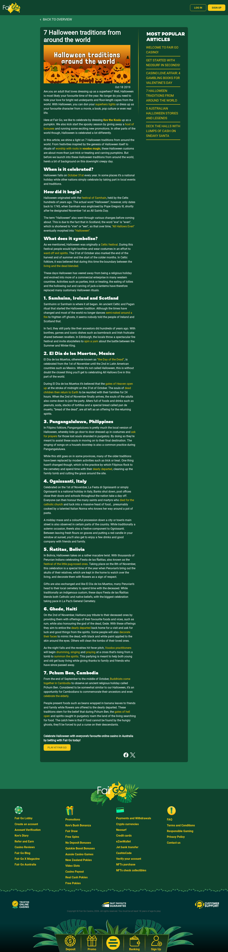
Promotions (72, 819)
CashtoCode (124, 853)
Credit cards (124, 835)
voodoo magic (91, 148)
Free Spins (72, 837)
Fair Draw (71, 831)
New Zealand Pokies (78, 860)
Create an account (26, 824)
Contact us (173, 842)
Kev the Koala (112, 120)
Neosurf (121, 830)
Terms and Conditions (181, 825)
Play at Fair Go (57, 747)
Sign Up (216, 7)
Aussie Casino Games (79, 854)
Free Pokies (73, 883)
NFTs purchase (125, 864)
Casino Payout (74, 871)
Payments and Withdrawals (133, 818)
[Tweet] (132, 754)
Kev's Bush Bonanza (78, 825)
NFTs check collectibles (131, 870)
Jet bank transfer (127, 847)
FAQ (169, 819)
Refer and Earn (24, 841)
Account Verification (28, 830)
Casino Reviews (25, 847)
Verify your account (128, 858)
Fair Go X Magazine (27, 858)
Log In (198, 7)
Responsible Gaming (180, 831)
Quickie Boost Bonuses (80, 848)
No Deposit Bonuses (78, 842)
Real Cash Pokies (76, 877)
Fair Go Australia (25, 864)
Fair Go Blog (22, 853)
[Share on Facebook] (125, 754)
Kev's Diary (21, 835)
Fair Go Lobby (23, 818)
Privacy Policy (176, 837)
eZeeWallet (123, 841)
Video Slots (72, 865)
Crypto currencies (127, 824)
